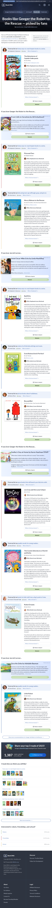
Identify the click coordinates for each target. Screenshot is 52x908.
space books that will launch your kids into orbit (32, 482)
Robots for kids (6, 789)
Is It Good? (29, 12)
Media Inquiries (8, 893)
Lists (44, 12)
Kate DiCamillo (29, 202)
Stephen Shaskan (29, 155)
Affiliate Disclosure (35, 887)
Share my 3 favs (38, 755)
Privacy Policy (33, 890)
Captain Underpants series (33, 62)
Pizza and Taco (29, 153)
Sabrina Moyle (29, 555)
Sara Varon (28, 607)
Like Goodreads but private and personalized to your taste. (31, 1)
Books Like (37, 12)
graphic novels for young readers (28, 543)
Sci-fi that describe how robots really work (13, 799)
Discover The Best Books (36, 858)
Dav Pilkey (28, 60)
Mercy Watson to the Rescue (34, 200)
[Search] (39, 5)
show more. (14, 130)
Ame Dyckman (29, 403)
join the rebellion (42, 39)
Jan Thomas (28, 355)
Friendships (6, 838)
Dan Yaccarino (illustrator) (39, 403)
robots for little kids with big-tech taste (30, 346)
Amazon (37, 104)
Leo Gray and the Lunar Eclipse (35, 490)
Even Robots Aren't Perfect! (34, 353)
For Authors (7, 890)
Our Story (6, 887)
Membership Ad (46, 116)
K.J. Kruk (28, 492)
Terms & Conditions (35, 893)
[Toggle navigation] (49, 5)
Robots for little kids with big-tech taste (13, 779)
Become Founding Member (11, 899)
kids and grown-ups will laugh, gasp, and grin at (32, 193)
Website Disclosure (35, 896)
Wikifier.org (16, 862)
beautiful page (24, 748)
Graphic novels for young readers (11, 809)
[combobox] (39, 5)
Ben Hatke (28, 695)
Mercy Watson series (32, 204)
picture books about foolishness (27, 393)
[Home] (8, 5)
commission (36, 37)
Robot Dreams (29, 605)
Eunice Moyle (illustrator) (39, 555)
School (4, 844)
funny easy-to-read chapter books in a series (31, 48)
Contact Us (7, 896)
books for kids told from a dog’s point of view (32, 597)
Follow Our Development (36, 861)
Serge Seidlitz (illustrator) (30, 27)
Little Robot (28, 693)
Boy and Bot (28, 401)
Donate (6, 902)
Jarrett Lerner (20, 27)
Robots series (30, 358)
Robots (4, 832)
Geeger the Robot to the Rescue (14, 12)
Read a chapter (38, 101)
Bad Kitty (27, 296)
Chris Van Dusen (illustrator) (39, 202)
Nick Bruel (28, 298)
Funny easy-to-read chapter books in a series (14, 769)
